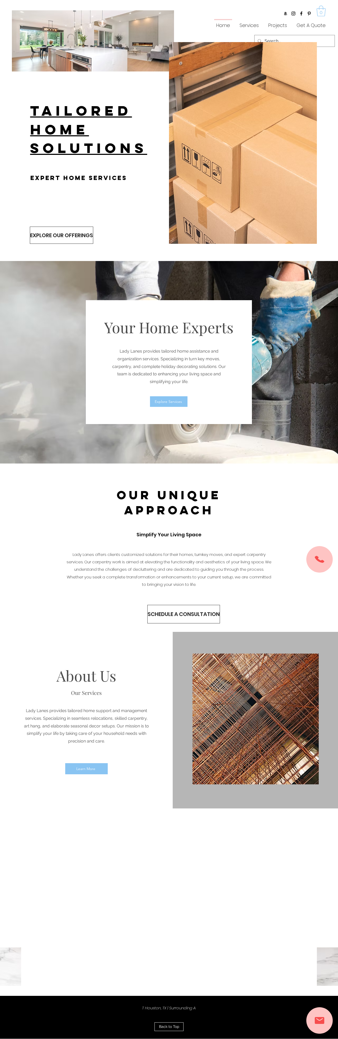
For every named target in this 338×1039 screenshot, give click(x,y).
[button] (321, 11)
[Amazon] (285, 13)
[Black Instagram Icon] (293, 13)
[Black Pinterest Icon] (309, 13)
